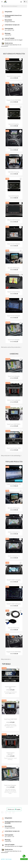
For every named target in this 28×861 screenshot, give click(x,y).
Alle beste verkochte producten (11, 347)
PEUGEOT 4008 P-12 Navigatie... (14, 604)
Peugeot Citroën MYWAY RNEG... (14, 100)
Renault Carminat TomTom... (14, 291)
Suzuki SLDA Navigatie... (14, 124)
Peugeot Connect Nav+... (14, 148)
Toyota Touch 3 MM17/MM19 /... (14, 424)
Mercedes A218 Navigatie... (14, 268)
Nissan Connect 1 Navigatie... (14, 244)
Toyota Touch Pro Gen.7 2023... (14, 448)
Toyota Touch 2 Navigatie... (14, 339)
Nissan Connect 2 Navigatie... (14, 315)
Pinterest (10, 812)
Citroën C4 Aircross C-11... (14, 532)
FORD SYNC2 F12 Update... (14, 172)
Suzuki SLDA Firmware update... (14, 76)
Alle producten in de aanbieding (11, 456)
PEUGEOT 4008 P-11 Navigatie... (14, 580)
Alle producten (6, 659)
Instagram (13, 812)
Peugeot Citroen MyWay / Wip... (14, 484)
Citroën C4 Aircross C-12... (14, 556)
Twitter (6, 812)
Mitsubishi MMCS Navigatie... (14, 220)
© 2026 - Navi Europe (6, 859)
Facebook (2, 812)
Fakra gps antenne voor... (14, 627)
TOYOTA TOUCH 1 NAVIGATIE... (14, 400)
